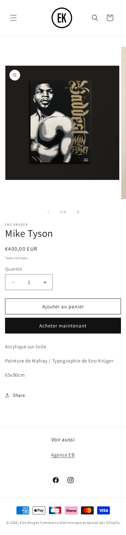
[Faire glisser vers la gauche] (48, 211)
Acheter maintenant (63, 325)
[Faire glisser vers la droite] (78, 211)
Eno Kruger (29, 522)
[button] (13, 17)
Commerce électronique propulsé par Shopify (80, 522)
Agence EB (63, 454)
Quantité (13, 269)
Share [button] (19, 395)
